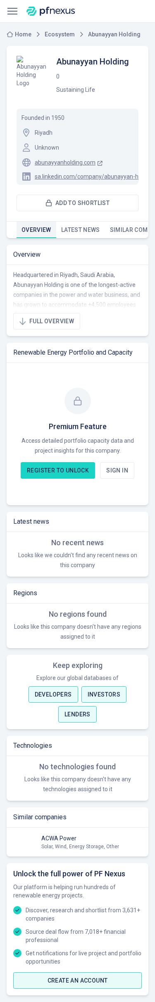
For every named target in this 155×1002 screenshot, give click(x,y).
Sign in (117, 470)
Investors (104, 694)
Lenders (77, 714)
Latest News (80, 230)
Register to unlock (58, 470)
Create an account (78, 980)
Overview (36, 230)
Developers (53, 694)
